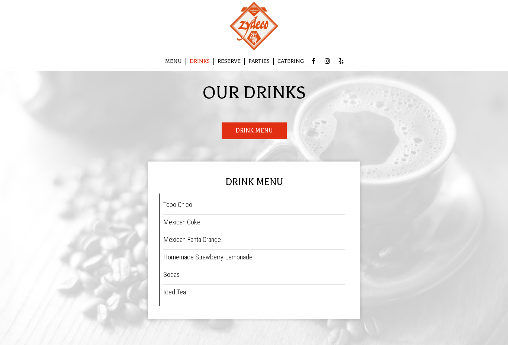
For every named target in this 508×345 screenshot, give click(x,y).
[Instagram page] (327, 61)
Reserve (229, 61)
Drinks (200, 61)
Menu (173, 61)
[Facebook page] (313, 61)
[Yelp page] (341, 61)
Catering (290, 61)
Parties (259, 61)
